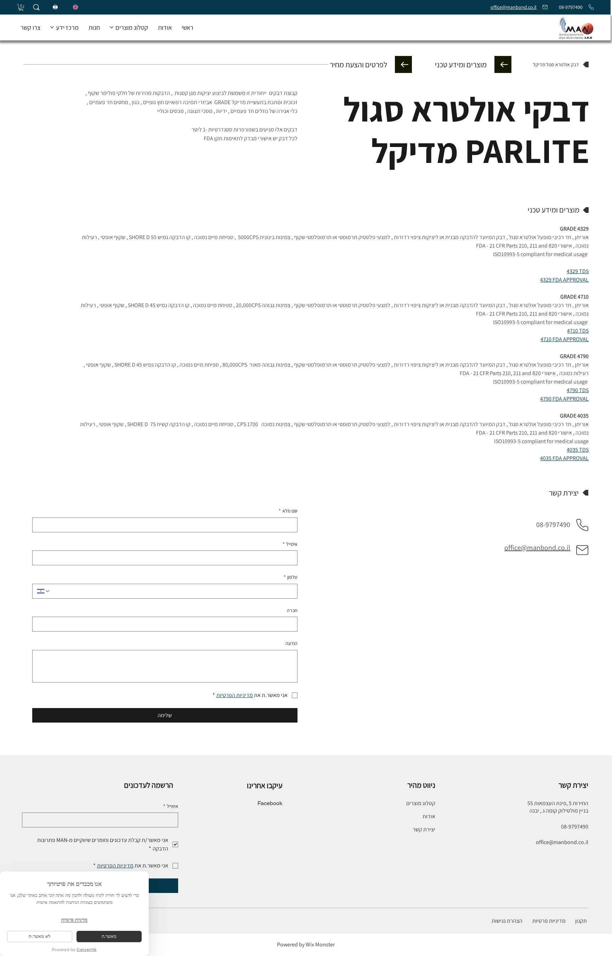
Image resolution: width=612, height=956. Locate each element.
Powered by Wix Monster (306, 944)
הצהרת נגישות (507, 920)
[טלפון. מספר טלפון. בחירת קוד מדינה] (43, 591)
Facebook (269, 803)
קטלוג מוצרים (420, 803)
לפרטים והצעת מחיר (358, 64)
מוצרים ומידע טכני (461, 64)
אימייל (290, 544)
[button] (21, 7)
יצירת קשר (424, 829)
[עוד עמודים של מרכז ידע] (52, 27)
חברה (292, 610)
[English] (75, 7)
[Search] (36, 7)
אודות (429, 816)
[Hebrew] (55, 7)
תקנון (581, 920)
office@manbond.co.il (514, 7)
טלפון (291, 577)
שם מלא (288, 511)
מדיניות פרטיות (549, 920)
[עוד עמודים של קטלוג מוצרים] (111, 27)
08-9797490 (570, 7)
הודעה (291, 643)
